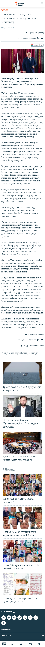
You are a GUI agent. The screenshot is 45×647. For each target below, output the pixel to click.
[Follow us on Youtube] (14, 617)
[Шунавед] (12, 644)
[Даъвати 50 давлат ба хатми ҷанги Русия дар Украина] (22, 443)
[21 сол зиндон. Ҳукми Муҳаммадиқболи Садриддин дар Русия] (22, 406)
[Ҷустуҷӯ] (39, 644)
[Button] (34, 32)
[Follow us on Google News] (3, 617)
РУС (30, 644)
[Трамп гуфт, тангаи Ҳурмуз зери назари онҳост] (22, 373)
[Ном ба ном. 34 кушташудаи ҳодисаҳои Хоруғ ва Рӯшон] (22, 518)
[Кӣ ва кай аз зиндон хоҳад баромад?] (22, 485)
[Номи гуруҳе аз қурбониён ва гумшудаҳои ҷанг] (22, 584)
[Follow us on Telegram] (30, 617)
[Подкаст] (3, 623)
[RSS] (35, 617)
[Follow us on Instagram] (19, 617)
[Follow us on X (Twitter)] (25, 617)
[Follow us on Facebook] (9, 617)
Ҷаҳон (4, 10)
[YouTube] (21, 644)
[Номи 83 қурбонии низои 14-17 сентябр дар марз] (22, 551)
